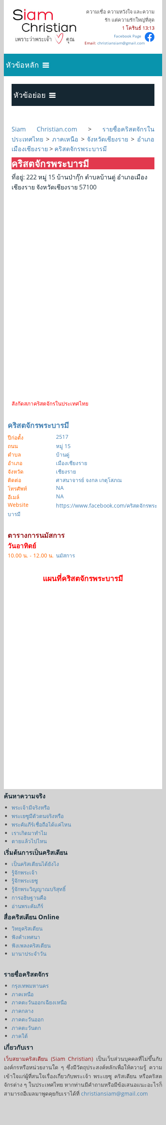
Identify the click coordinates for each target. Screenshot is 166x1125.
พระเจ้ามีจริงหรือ (31, 807)
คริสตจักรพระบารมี (80, 149)
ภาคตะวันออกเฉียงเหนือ (39, 1002)
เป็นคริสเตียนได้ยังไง (35, 864)
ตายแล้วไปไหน (29, 841)
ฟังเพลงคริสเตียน (31, 945)
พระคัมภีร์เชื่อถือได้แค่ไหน (41, 824)
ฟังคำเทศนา (26, 937)
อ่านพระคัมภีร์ (27, 906)
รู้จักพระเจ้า (24, 872)
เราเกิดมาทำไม (29, 833)
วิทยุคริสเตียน (27, 928)
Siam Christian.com (50, 129)
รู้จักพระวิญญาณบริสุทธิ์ (39, 889)
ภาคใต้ (20, 1036)
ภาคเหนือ (65, 139)
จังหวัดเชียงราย (107, 139)
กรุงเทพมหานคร (30, 985)
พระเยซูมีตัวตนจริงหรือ (38, 816)
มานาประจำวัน (29, 953)
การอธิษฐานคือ (29, 897)
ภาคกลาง (23, 1010)
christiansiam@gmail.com (121, 43)
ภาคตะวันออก (28, 1019)
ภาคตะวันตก (26, 1027)
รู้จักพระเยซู (25, 880)
